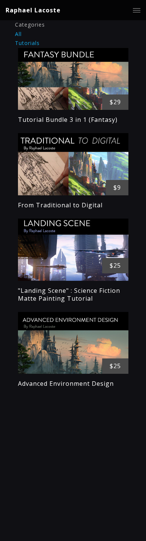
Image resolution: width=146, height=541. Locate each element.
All (18, 33)
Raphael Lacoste (33, 10)
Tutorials (27, 42)
